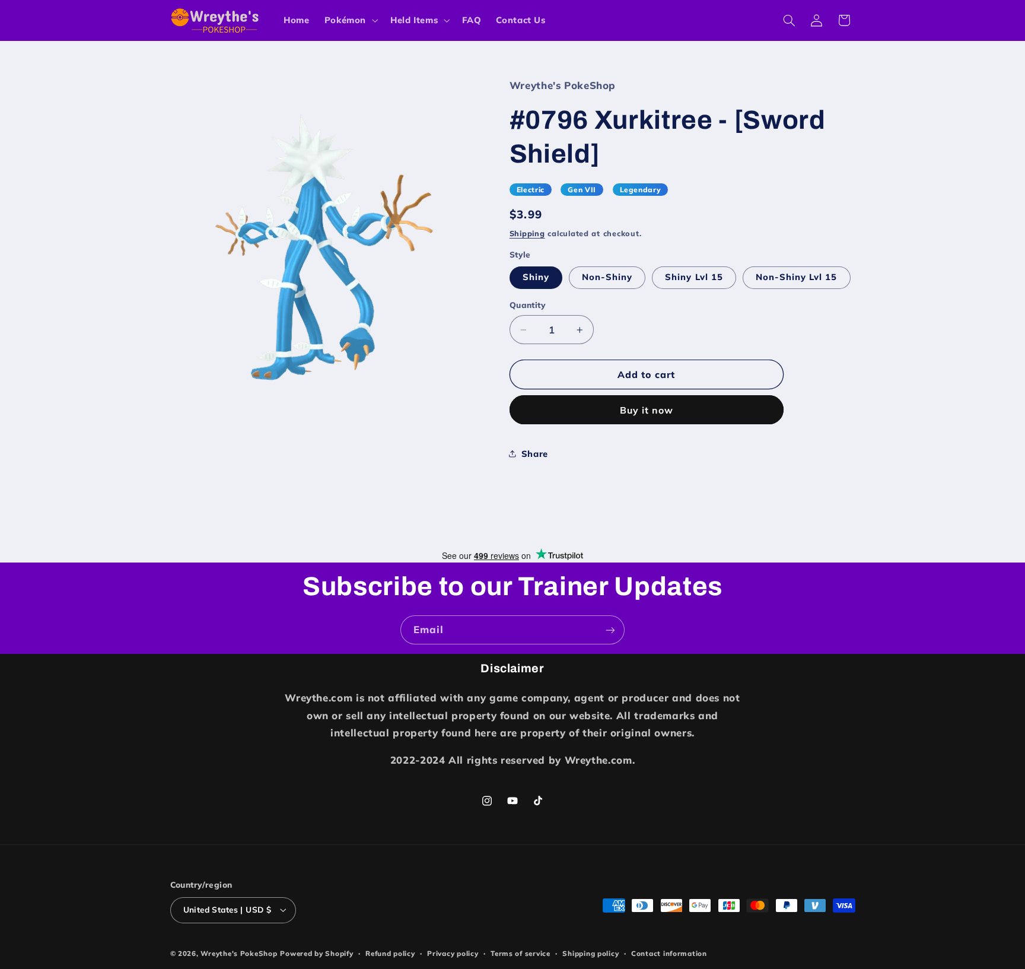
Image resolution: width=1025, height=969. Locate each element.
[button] (350, 20)
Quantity (528, 305)
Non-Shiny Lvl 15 (797, 276)
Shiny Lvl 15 (694, 276)
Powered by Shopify (316, 953)
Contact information (669, 953)
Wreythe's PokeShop (238, 953)
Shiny (536, 276)
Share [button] (534, 453)
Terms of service (520, 953)
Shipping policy (590, 953)
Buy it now (647, 410)
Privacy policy (452, 953)
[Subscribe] (610, 629)
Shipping (527, 233)
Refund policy (390, 953)
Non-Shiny (607, 276)
